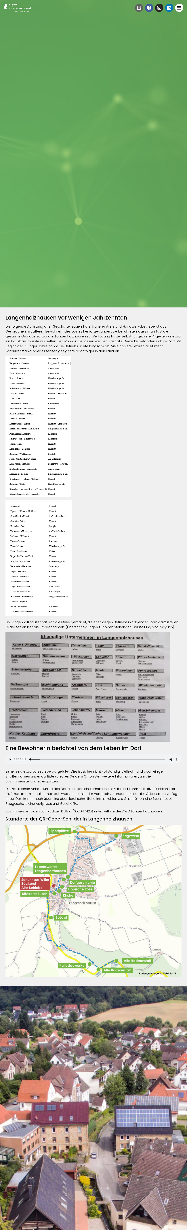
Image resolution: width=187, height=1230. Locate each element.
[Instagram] (159, 8)
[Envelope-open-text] (139, 8)
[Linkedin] (169, 8)
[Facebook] (149, 8)
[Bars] (179, 8)
